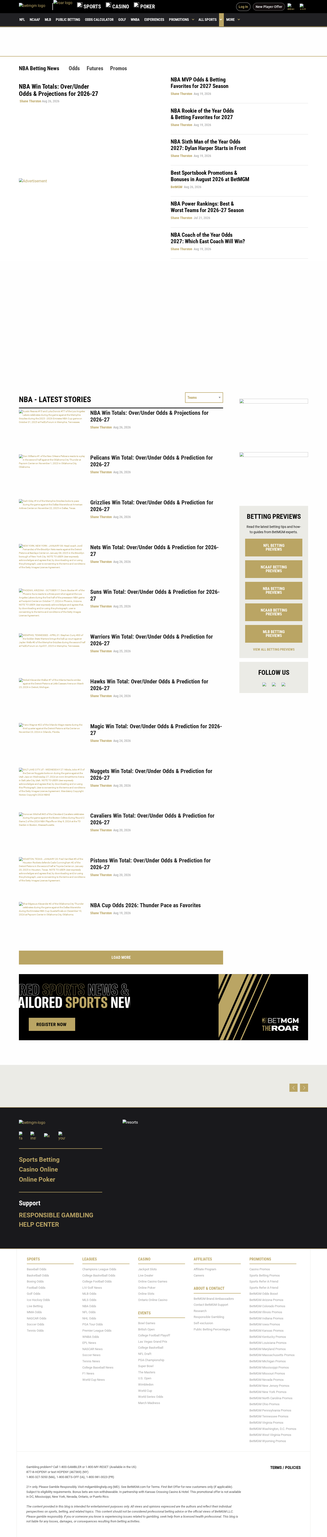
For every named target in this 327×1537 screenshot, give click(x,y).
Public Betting (68, 19)
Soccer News (91, 1355)
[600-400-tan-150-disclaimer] (273, 421)
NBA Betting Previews (274, 590)
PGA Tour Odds (92, 1324)
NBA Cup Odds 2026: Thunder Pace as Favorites (145, 905)
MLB (48, 19)
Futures (95, 68)
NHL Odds (89, 1318)
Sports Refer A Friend (263, 1281)
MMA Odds (34, 1312)
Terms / (277, 1467)
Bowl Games (146, 1323)
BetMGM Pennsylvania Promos (270, 1410)
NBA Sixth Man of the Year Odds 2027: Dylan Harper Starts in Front (208, 145)
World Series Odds (150, 1396)
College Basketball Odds (98, 1275)
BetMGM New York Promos (268, 1392)
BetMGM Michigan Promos (267, 1361)
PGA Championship (151, 1360)
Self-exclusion (203, 1323)
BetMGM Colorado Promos (267, 1306)
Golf (122, 19)
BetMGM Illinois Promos (265, 1312)
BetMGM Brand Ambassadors (214, 1298)
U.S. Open (144, 1378)
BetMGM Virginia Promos (266, 1422)
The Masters (146, 1372)
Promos (118, 68)
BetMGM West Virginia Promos (270, 1435)
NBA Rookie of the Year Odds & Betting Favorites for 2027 (202, 114)
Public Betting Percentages (212, 1329)
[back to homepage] (62, 6)
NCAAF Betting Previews (274, 569)
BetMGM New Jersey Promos (269, 1385)
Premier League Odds (97, 1330)
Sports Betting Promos (264, 1275)
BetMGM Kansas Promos (266, 1330)
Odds (74, 68)
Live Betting (35, 1306)
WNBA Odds (90, 1336)
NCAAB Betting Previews (274, 612)
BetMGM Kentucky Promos (267, 1336)
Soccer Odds (35, 1324)
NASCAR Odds (36, 1318)
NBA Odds (89, 1306)
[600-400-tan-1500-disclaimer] (273, 475)
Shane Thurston (30, 101)
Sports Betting (39, 1159)
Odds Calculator (99, 19)
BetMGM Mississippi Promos (269, 1367)
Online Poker (37, 1179)
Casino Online (38, 1169)
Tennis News (91, 1361)
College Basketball (150, 1347)
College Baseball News (97, 1367)
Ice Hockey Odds (38, 1300)
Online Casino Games (152, 1281)
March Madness (149, 1403)
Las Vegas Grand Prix (152, 1341)
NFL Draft (144, 1354)
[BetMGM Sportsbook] (36, 6)
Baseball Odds (36, 1269)
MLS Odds (89, 1300)
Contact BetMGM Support (211, 1304)
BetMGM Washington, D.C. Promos (272, 1428)
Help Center (39, 1224)
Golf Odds (33, 1293)
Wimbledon (145, 1384)
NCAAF (35, 19)
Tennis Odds (35, 1330)
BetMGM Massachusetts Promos (272, 1355)
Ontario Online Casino (152, 1300)
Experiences (154, 19)
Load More (121, 957)
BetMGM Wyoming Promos (267, 1441)
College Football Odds (97, 1281)
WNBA (135, 19)
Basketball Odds (38, 1275)
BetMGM (176, 187)
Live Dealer (145, 1275)
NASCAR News (92, 1349)
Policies (293, 1467)
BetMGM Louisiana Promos (268, 1343)
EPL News (89, 1343)
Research (200, 1311)
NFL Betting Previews (273, 547)
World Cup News (93, 1379)
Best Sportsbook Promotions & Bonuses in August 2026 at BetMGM (210, 176)
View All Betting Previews (274, 649)
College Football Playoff (154, 1335)
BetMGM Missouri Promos (267, 1373)
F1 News (88, 1373)
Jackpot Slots (147, 1269)
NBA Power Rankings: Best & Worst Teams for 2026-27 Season (207, 207)
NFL (22, 19)
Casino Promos (259, 1269)
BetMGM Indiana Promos (266, 1318)
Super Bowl (145, 1366)
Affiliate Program (205, 1269)
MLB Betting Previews (274, 634)
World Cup (145, 1390)
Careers (199, 1275)
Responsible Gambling (56, 1215)
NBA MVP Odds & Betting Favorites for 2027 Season (199, 82)
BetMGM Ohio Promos (264, 1404)
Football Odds (36, 1287)
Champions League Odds (99, 1269)
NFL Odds (89, 1312)
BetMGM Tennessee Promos (268, 1416)
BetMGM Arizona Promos (266, 1300)
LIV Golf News (92, 1287)
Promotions (179, 19)
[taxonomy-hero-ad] (90, 218)
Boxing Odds (35, 1281)
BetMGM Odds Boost (263, 1293)
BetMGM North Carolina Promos (271, 1398)
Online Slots (146, 1293)
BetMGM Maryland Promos (267, 1349)
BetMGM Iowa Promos (264, 1324)
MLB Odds (89, 1293)
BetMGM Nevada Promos (266, 1379)
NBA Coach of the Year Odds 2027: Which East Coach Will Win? (208, 238)
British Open (146, 1329)
